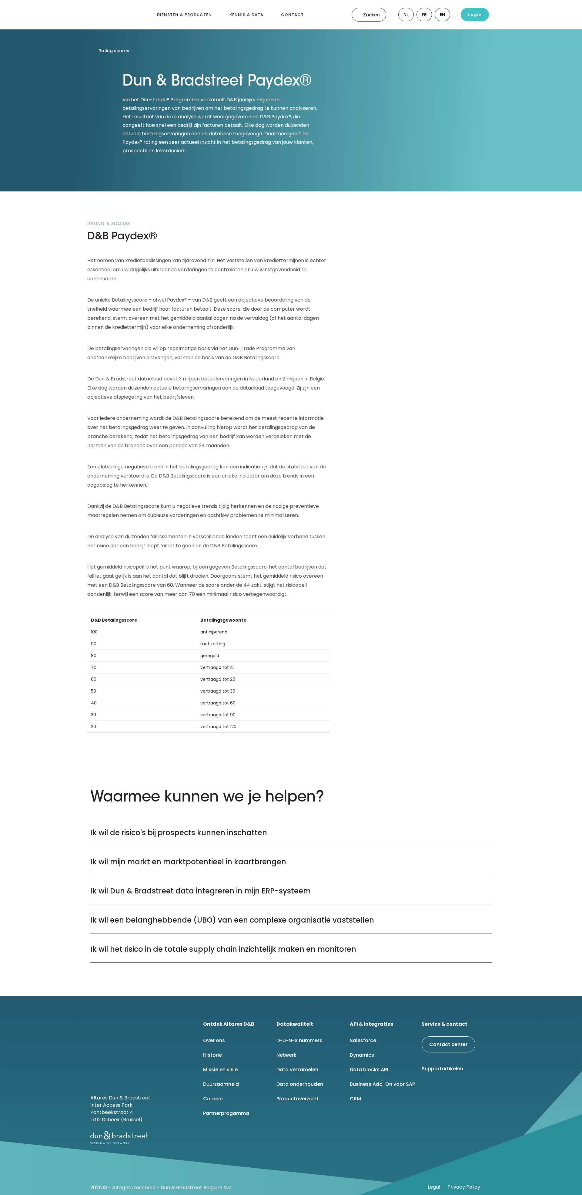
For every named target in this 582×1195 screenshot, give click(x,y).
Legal (434, 1186)
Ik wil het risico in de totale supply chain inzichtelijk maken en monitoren (223, 949)
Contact (292, 15)
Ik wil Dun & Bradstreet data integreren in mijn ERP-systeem (200, 891)
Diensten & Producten (184, 15)
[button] (291, 831)
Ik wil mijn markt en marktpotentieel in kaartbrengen (188, 862)
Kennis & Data (246, 15)
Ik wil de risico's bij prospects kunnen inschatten (178, 833)
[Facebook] (444, 1089)
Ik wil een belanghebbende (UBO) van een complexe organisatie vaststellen (232, 920)
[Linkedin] (429, 1089)
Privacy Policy (463, 1186)
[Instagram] (475, 1089)
